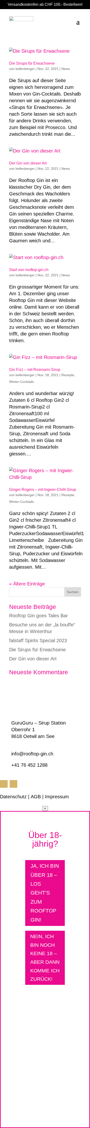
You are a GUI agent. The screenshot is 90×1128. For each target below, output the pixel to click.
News (65, 69)
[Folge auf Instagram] (13, 784)
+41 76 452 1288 (29, 765)
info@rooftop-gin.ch (32, 753)
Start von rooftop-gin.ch (28, 270)
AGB (36, 796)
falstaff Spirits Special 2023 (38, 640)
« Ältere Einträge (27, 583)
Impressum (57, 796)
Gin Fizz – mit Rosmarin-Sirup (34, 370)
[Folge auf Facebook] (4, 784)
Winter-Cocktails (21, 382)
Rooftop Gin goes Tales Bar (38, 615)
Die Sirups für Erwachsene (32, 63)
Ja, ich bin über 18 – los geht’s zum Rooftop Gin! (44, 893)
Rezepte (67, 375)
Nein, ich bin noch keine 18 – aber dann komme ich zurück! (45, 958)
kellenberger (25, 69)
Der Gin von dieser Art (28, 163)
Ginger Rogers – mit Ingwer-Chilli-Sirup (42, 489)
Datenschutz (13, 796)
